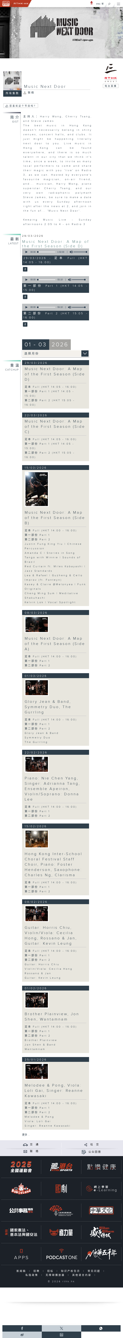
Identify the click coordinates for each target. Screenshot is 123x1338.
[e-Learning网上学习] (101, 1189)
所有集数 (12, 93)
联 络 (34, 1151)
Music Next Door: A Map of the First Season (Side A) (55, 643)
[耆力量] (61, 1232)
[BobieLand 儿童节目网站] (21, 1189)
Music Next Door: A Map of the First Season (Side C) (55, 426)
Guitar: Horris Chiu (42, 964)
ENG (98, 4)
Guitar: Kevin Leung (43, 977)
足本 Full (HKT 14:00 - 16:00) (51, 530)
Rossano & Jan (38, 973)
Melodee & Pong (39, 1116)
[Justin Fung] (36, 489)
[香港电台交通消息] (25, 1144)
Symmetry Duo (38, 737)
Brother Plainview (41, 1040)
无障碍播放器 (56, 1275)
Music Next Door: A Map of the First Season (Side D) (55, 243)
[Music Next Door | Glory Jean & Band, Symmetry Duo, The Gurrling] (36, 687)
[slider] (81, 252)
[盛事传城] (101, 1232)
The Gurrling (36, 742)
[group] (70, 252)
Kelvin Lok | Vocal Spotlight (50, 602)
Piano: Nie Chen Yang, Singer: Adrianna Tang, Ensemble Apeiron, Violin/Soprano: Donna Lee (52, 789)
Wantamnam (35, 1049)
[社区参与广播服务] (61, 1210)
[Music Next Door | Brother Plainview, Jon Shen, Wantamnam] (36, 1000)
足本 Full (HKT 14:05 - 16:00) (51, 387)
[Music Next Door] (24, 269)
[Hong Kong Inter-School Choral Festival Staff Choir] (36, 839)
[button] (26, 252)
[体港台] (61, 1167)
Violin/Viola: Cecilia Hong (49, 968)
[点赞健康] (101, 1167)
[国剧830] (61, 1189)
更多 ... (26, 1134)
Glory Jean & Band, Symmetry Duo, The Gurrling (48, 707)
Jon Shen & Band (40, 1044)
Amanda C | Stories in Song (50, 553)
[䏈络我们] (25, 1151)
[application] (55, 251)
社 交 (94, 1144)
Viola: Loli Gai (38, 1121)
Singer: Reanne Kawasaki (48, 1125)
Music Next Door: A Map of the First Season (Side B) (55, 517)
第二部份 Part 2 (38, 539)
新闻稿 (22, 1271)
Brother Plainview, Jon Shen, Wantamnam (52, 1017)
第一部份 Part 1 (37, 535)
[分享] (86, 1144)
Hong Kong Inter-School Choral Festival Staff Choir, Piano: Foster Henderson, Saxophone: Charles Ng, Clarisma (53, 864)
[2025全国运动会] (21, 1167)
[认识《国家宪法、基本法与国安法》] (21, 1232)
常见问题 (95, 1271)
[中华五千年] (101, 1254)
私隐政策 (32, 1275)
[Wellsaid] (36, 624)
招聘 (37, 1271)
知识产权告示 (71, 1271)
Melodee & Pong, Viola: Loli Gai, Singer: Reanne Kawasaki (54, 1090)
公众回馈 (94, 1152)
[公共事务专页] (21, 1210)
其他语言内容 (82, 1275)
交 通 (34, 1144)
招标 (51, 1271)
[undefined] (91, 2)
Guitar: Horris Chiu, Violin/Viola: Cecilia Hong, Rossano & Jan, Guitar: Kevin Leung (51, 935)
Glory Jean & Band (42, 733)
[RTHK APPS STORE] (21, 1254)
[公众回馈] (84, 1152)
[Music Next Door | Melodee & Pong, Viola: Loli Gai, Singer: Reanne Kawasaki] (36, 1071)
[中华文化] (101, 1210)
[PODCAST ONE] (61, 1254)
